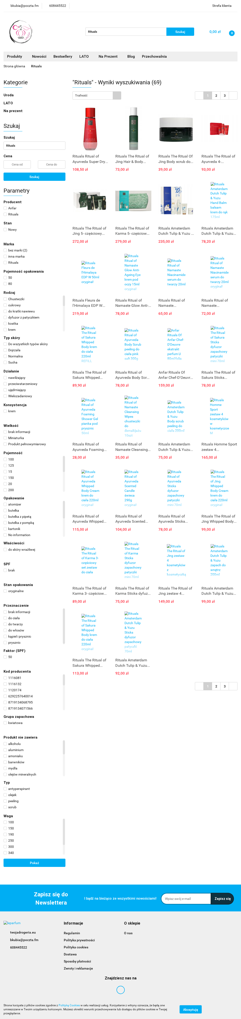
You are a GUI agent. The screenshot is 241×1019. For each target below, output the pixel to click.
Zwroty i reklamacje (78, 968)
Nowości (39, 56)
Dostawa (70, 954)
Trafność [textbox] (81, 95)
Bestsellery (62, 56)
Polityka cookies (76, 947)
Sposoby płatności (77, 961)
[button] (73, 923)
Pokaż (34, 863)
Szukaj (34, 177)
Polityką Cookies (69, 1005)
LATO (84, 56)
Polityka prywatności (79, 940)
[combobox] (96, 95)
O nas (128, 933)
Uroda (9, 95)
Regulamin (72, 933)
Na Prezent (108, 56)
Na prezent (13, 111)
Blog (131, 56)
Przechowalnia (154, 56)
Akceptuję (190, 1009)
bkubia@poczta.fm (24, 940)
